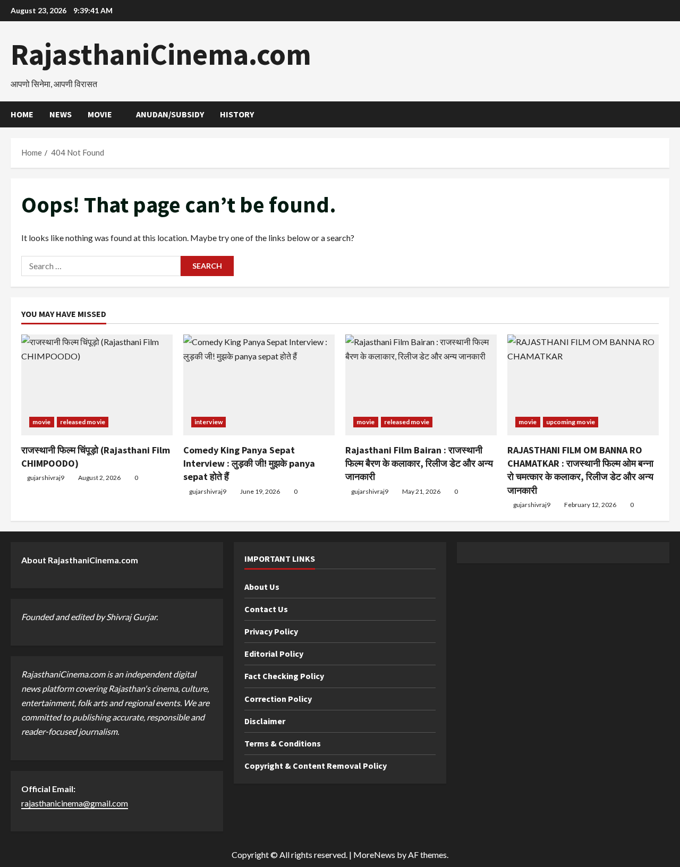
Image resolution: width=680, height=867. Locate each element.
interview (208, 422)
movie (100, 114)
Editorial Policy (273, 653)
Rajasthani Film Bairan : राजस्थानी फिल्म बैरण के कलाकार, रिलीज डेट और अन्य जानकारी (419, 463)
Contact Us (266, 609)
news (60, 114)
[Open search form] (666, 114)
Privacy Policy (271, 631)
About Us (261, 586)
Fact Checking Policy (284, 676)
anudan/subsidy (170, 114)
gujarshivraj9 (45, 478)
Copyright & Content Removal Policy (315, 765)
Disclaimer (264, 721)
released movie (82, 422)
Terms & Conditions (282, 743)
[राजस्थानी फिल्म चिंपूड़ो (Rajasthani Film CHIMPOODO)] (97, 384)
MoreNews (374, 854)
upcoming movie (570, 422)
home (22, 114)
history (237, 114)
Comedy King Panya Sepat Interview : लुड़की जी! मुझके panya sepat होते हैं (249, 463)
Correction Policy (278, 698)
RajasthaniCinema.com (161, 54)
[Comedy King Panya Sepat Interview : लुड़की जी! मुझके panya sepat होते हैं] (259, 384)
